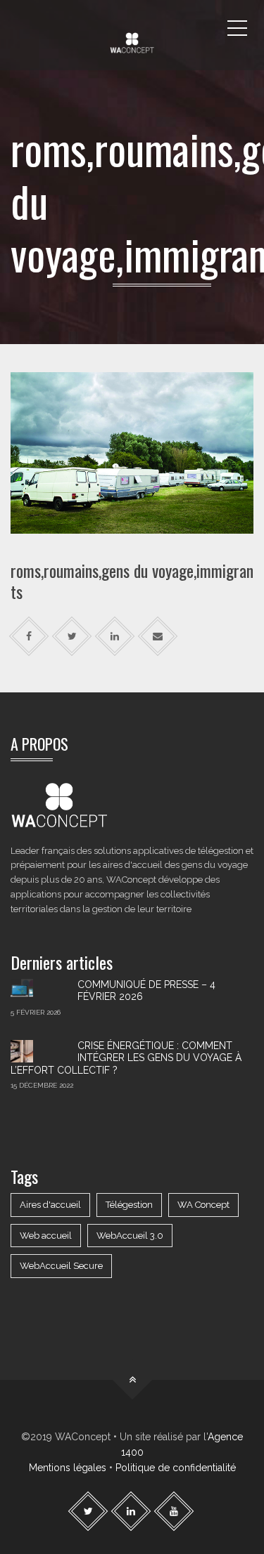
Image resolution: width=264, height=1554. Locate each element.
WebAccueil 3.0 (129, 1235)
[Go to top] (132, 1379)
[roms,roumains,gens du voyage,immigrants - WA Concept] (132, 28)
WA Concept (203, 1204)
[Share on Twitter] (72, 637)
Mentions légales (67, 1467)
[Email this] (158, 637)
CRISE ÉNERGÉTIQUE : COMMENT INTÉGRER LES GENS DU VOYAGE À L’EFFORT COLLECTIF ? (126, 1058)
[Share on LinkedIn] (115, 637)
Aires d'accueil (50, 1204)
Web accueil (46, 1235)
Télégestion (129, 1204)
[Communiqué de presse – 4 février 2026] (39, 990)
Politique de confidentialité (175, 1467)
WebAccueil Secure (61, 1265)
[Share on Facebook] (29, 637)
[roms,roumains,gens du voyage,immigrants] (132, 452)
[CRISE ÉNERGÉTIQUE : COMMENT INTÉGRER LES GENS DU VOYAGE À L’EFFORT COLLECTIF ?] (39, 1051)
